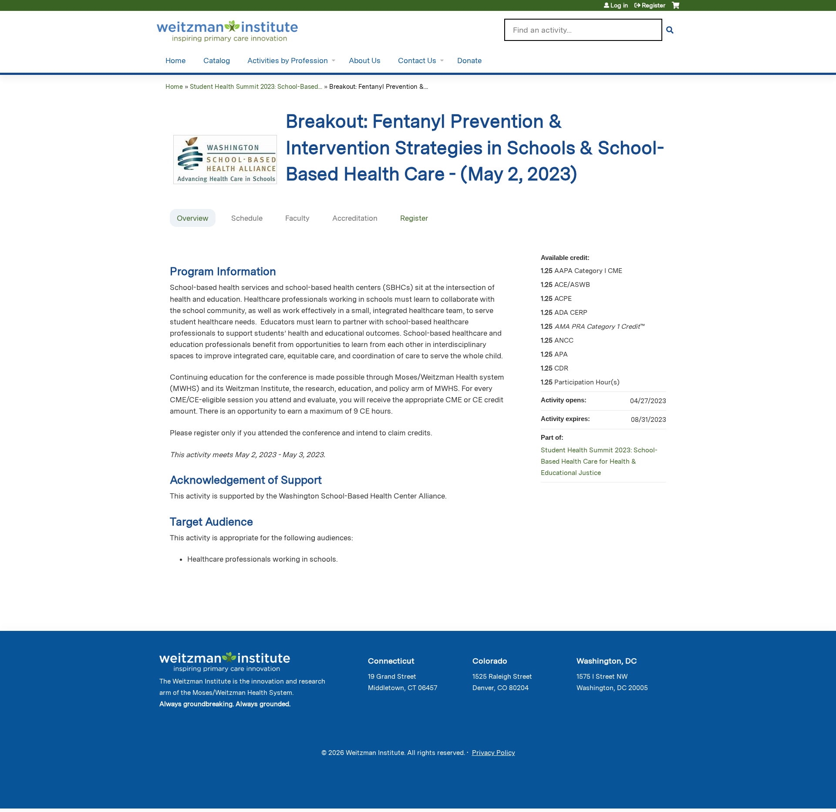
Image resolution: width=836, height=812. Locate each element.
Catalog (216, 60)
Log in (619, 5)
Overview (193, 218)
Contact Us (417, 60)
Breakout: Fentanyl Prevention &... (378, 86)
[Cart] (675, 8)
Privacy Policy (493, 753)
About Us (365, 60)
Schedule (247, 218)
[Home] (240, 29)
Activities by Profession (287, 60)
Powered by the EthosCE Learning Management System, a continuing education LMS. (648, 794)
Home (175, 60)
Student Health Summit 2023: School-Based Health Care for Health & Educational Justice (599, 461)
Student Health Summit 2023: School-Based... (256, 86)
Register (653, 5)
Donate (469, 60)
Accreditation (355, 218)
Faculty (297, 218)
